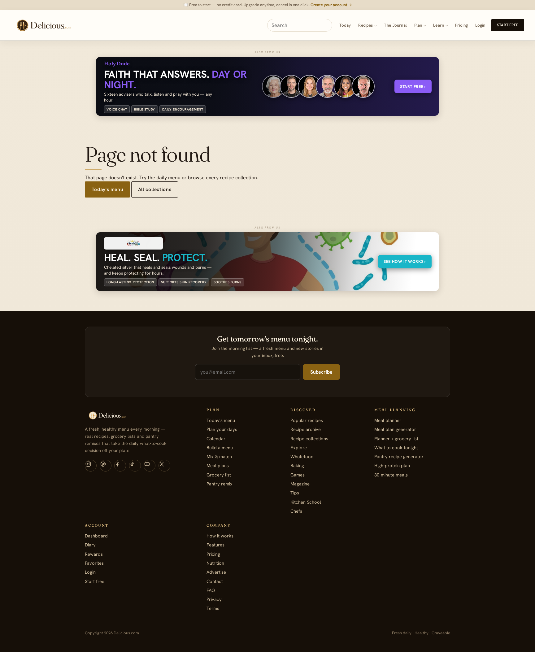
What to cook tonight (396, 447)
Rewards (94, 554)
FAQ (211, 590)
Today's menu (107, 189)
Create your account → (331, 4)
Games (297, 475)
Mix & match (219, 456)
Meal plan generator (395, 429)
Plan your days (222, 429)
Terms (213, 608)
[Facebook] (120, 466)
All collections (154, 189)
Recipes (365, 25)
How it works (220, 536)
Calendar (216, 438)
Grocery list (219, 475)
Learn (438, 25)
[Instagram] (91, 466)
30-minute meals (391, 475)
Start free (507, 25)
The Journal (395, 25)
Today (345, 25)
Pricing (461, 25)
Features (215, 545)
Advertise (216, 572)
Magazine (300, 484)
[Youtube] (149, 466)
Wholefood (302, 456)
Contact (215, 581)
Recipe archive (305, 429)
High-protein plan (392, 465)
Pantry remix (220, 484)
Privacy (214, 599)
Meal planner (387, 420)
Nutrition (215, 563)
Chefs (296, 511)
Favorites (94, 563)
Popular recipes (306, 420)
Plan (418, 25)
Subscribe (321, 372)
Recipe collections (309, 438)
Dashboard (96, 536)
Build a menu (220, 447)
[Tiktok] (135, 466)
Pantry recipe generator (399, 456)
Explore (298, 447)
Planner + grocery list (396, 438)
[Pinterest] (105, 466)
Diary (90, 545)
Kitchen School (305, 502)
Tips (294, 493)
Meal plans (218, 465)
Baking (297, 465)
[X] (164, 466)
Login (480, 25)
